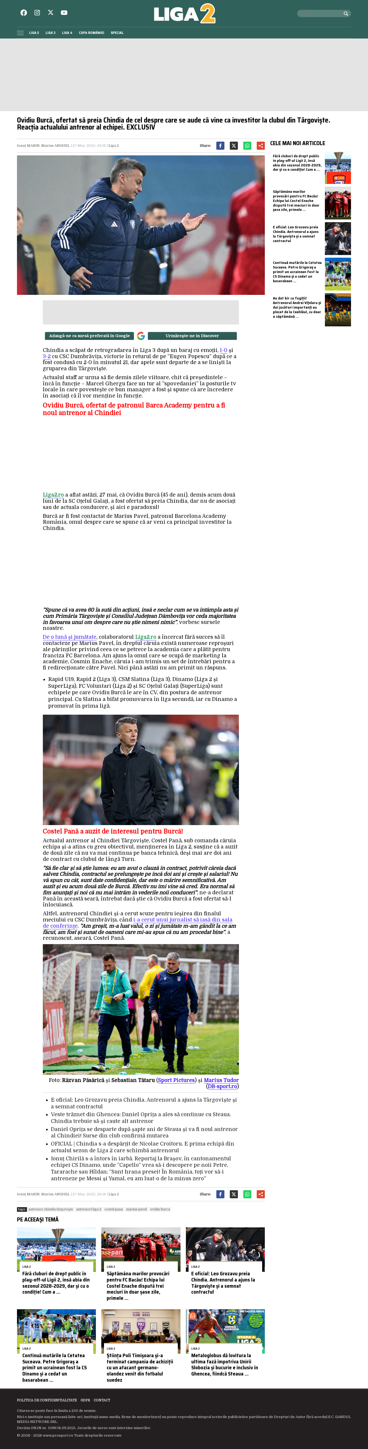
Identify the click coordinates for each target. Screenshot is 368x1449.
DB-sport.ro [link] (222, 1087)
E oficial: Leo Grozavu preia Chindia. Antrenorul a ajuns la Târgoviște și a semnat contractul (223, 1282)
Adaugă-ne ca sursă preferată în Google (89, 335)
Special (117, 33)
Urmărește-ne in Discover (192, 335)
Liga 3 (50, 33)
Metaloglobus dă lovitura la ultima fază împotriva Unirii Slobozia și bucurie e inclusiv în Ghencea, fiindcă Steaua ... (224, 1364)
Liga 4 (67, 33)
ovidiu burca (160, 1209)
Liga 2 (34, 33)
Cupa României (91, 33)
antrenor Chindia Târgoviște (51, 1209)
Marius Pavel (136, 1209)
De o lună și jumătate (69, 637)
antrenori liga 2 (88, 1209)
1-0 (223, 350)
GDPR (85, 1400)
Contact (102, 1400)
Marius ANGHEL (55, 146)
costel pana (114, 1209)
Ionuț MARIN (28, 146)
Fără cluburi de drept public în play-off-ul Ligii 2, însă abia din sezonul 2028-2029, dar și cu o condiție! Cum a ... (56, 1282)
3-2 (47, 356)
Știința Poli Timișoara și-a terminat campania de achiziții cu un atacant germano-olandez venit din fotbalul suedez (140, 1367)
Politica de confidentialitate (47, 1400)
